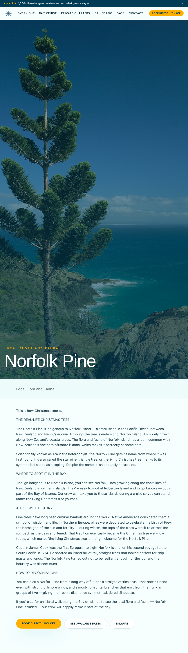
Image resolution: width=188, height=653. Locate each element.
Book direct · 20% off (38, 623)
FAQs (121, 13)
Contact (136, 13)
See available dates (85, 623)
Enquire (122, 623)
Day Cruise (48, 13)
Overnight (26, 13)
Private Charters (75, 13)
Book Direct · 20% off (166, 13)
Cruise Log (103, 13)
